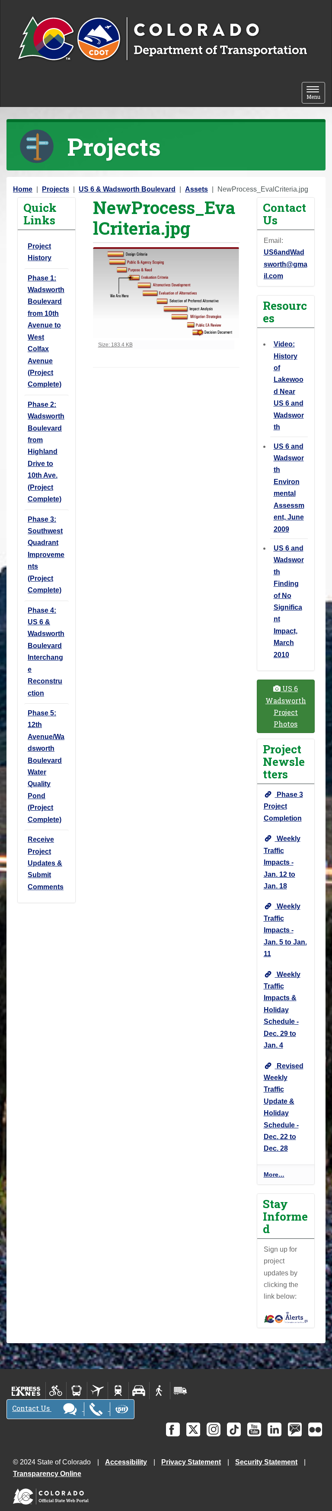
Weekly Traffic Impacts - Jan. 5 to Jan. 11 (285, 930)
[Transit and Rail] (76, 1390)
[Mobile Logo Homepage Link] (162, 39)
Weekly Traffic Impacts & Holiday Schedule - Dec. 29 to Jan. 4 (282, 1010)
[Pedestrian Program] (159, 1390)
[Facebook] (173, 1429)
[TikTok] (233, 1429)
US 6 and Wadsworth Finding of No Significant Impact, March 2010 (289, 601)
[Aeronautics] (97, 1390)
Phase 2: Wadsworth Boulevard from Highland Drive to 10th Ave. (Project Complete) (46, 452)
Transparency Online (47, 1473)
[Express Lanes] (26, 1390)
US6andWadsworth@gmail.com (285, 264)
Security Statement (266, 1462)
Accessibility (126, 1462)
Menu (315, 93)
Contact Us (31, 1408)
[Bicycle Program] (56, 1390)
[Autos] (139, 1390)
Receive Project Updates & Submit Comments (46, 863)
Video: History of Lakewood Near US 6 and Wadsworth (289, 385)
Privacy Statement (191, 1462)
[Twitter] (193, 1429)
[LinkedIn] (274, 1429)
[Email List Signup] (294, 1429)
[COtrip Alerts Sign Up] (286, 1317)
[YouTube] (254, 1429)
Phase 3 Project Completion (283, 806)
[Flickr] (315, 1429)
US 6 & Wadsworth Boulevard (127, 189)
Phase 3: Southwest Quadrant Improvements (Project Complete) (46, 555)
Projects (55, 189)
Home (22, 189)
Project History (39, 251)
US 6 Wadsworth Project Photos (285, 706)
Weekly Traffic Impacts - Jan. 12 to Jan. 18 (282, 862)
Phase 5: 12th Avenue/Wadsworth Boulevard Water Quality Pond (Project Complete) (46, 766)
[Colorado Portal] (52, 1494)
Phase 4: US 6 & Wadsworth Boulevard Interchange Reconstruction (46, 652)
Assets (196, 189)
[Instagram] (213, 1429)
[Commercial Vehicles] (180, 1390)
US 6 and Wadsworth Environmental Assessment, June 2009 (289, 488)
